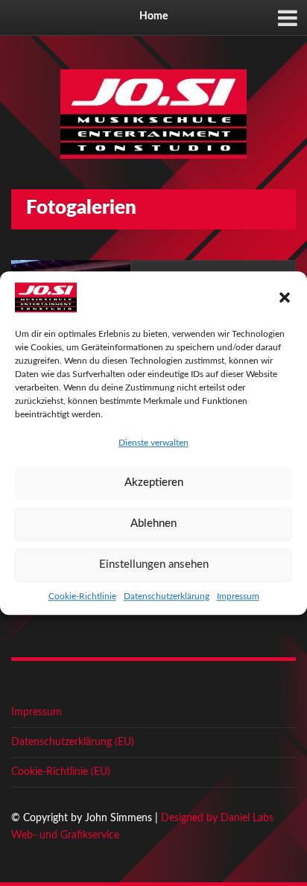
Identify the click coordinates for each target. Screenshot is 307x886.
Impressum (238, 596)
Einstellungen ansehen (154, 564)
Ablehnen (153, 523)
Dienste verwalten (153, 442)
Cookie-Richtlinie (82, 596)
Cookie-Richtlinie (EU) (60, 772)
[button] (284, 297)
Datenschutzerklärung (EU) (72, 742)
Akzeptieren (153, 482)
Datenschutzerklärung (166, 596)
